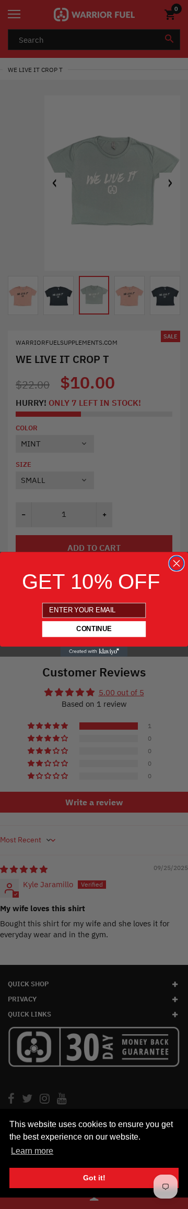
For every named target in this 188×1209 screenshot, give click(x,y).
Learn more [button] (32, 1150)
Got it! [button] (94, 1178)
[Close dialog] (176, 563)
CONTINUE (94, 629)
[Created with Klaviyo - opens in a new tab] (94, 652)
